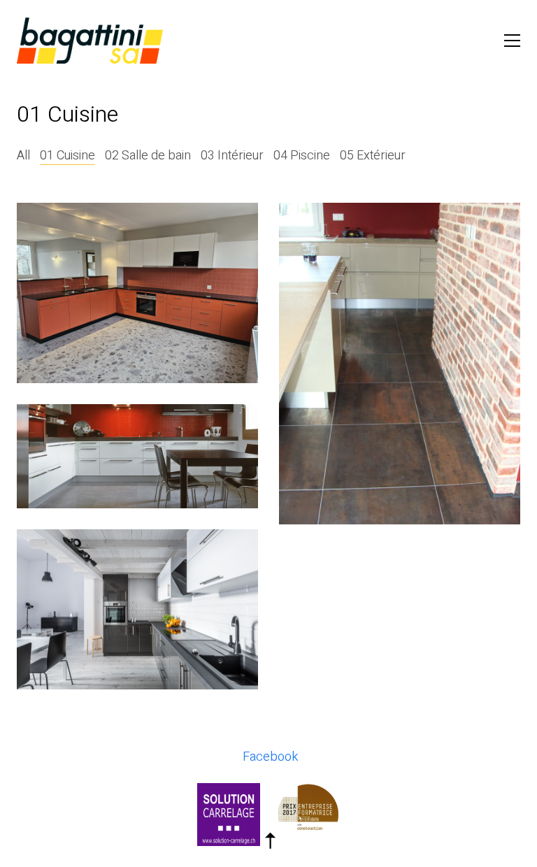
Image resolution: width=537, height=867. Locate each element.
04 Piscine (301, 156)
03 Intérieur (232, 156)
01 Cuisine (67, 156)
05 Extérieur (373, 156)
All (23, 156)
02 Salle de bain (148, 156)
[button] (512, 40)
